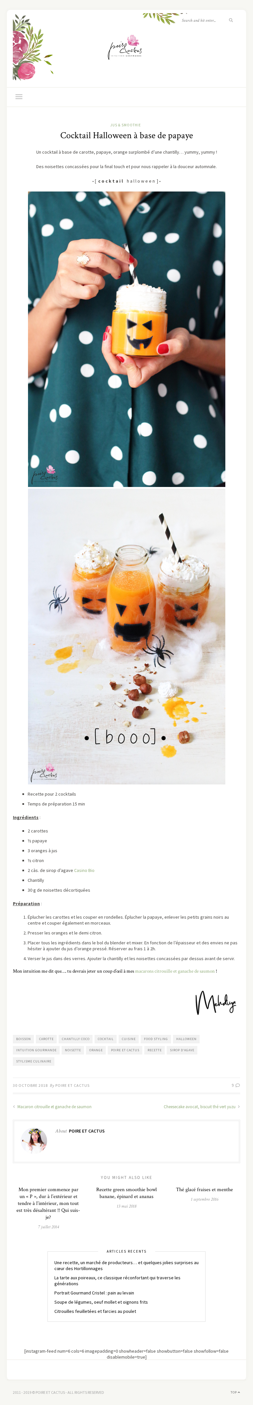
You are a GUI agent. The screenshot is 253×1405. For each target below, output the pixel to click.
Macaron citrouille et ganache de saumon (54, 1107)
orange (96, 1050)
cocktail (106, 1039)
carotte (46, 1039)
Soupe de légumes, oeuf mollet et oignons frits (101, 1302)
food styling (156, 1039)
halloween (186, 1039)
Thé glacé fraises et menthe (204, 1189)
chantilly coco (76, 1039)
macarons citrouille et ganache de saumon (175, 971)
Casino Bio (84, 870)
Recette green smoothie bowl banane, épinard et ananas (126, 1193)
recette (155, 1050)
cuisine (129, 1039)
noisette (73, 1050)
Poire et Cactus (72, 1085)
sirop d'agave (182, 1050)
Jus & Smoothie (125, 125)
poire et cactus (125, 1050)
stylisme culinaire (33, 1061)
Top (234, 1392)
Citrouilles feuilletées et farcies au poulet (95, 1311)
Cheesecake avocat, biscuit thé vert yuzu (200, 1107)
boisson (23, 1039)
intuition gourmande (36, 1050)
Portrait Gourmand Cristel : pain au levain (94, 1293)
